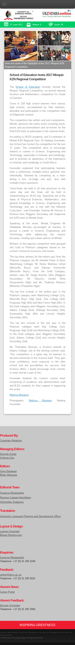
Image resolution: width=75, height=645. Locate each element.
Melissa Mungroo (19, 395)
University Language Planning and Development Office (30, 516)
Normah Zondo (8, 454)
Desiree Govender (10, 605)
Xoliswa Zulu (7, 457)
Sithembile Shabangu (12, 502)
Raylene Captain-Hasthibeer (15, 497)
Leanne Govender (10, 531)
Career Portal (7, 592)
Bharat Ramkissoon (11, 535)
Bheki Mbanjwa (8, 475)
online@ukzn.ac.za (10, 574)
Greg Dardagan (8, 471)
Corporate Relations (11, 440)
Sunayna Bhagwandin (12, 492)
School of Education (28, 87)
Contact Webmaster (9, 632)
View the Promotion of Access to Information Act (40, 632)
